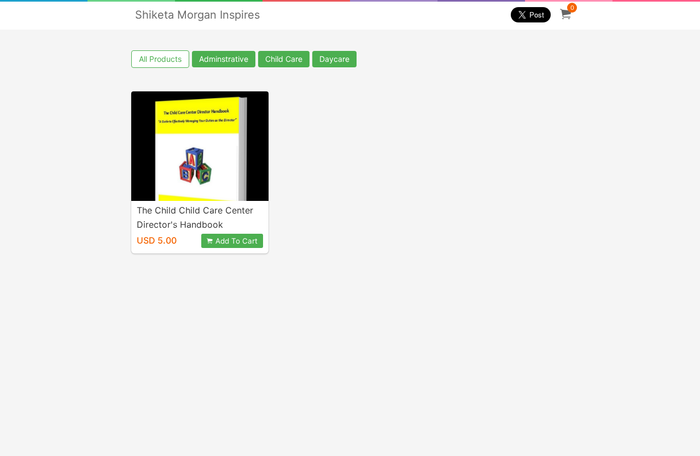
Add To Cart (236, 240)
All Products (160, 59)
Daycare (334, 59)
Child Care (283, 59)
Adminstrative (223, 59)
